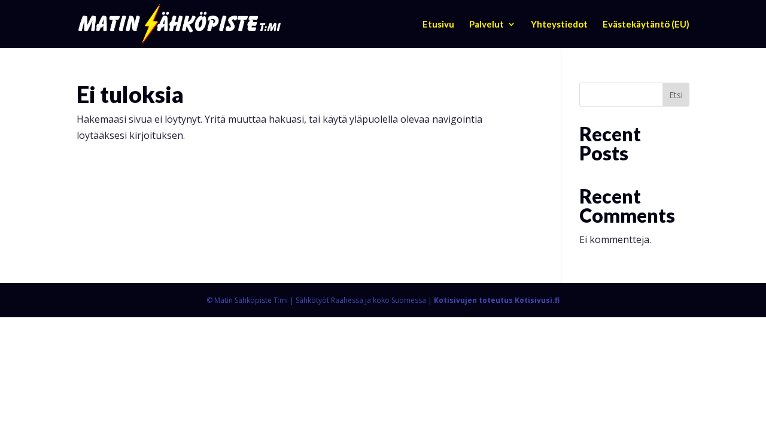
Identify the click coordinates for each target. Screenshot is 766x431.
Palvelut (486, 24)
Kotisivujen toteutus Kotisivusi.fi (497, 300)
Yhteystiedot (559, 24)
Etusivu (438, 24)
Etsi (676, 95)
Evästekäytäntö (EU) (646, 24)
